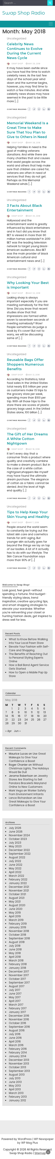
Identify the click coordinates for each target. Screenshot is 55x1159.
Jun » (17, 731)
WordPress (25, 1139)
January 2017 (17, 1012)
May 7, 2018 (33, 522)
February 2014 (18, 1052)
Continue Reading (17, 109)
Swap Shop (17, 63)
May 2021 (15, 901)
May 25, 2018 (34, 216)
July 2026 (15, 828)
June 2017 (15, 993)
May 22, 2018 (34, 293)
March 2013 (16, 1093)
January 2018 (17, 968)
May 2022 (15, 868)
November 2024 (19, 835)
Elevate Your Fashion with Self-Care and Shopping (29, 648)
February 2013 (18, 1097)
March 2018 (16, 960)
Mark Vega (16, 790)
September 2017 (19, 982)
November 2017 (19, 975)
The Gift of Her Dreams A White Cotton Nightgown (27, 438)
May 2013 (15, 1086)
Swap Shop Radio (23, 13)
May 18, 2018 (34, 449)
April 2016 (15, 1041)
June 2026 (15, 831)
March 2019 (16, 920)
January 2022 (18, 883)
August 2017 (16, 986)
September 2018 (19, 938)
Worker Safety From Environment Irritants (27, 792)
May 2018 (15, 953)
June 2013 (15, 1082)
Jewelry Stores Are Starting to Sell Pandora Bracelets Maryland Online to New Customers (28, 781)
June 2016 (15, 1038)
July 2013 (14, 1078)
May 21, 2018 (34, 374)
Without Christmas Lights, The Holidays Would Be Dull (29, 768)
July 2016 (14, 1034)
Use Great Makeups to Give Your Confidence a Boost (27, 757)
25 (32, 719)
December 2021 (19, 887)
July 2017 (14, 990)
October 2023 (18, 839)
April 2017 (15, 1001)
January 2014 (17, 1056)
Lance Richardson (20, 798)
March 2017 (16, 1005)
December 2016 (19, 1016)
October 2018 (17, 935)
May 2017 (15, 997)
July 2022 (15, 861)
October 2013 (17, 1067)
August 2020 (17, 905)
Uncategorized (16, 38)
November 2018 (19, 931)
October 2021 (17, 894)
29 (13, 723)
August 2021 (16, 898)
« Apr (8, 731)
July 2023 (15, 843)
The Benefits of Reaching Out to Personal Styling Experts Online (28, 657)
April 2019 (15, 916)
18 (32, 716)
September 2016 (19, 1027)
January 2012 (17, 1100)
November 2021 (19, 890)
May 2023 (15, 846)
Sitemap (40, 1153)
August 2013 (17, 1074)
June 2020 (15, 909)
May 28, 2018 (34, 142)
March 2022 (16, 876)
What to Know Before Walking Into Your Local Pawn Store (28, 641)
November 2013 (19, 1063)
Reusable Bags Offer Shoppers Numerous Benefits (25, 364)
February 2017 (18, 1008)
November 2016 (19, 1019)
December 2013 (19, 1060)
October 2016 (17, 1023)
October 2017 (17, 979)
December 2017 (19, 971)
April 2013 (15, 1089)
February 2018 (18, 964)
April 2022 (15, 872)
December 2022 (19, 850)
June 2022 (15, 865)
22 (13, 719)
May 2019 (15, 912)
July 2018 (14, 946)
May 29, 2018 (34, 63)
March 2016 (16, 1045)
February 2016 (18, 1049)
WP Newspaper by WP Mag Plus (35, 1141)
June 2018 (15, 949)
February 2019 (18, 924)
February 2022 (18, 879)
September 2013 (19, 1071)
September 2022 (20, 854)
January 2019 (17, 927)
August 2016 (17, 1030)
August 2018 (17, 942)
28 (7, 723)
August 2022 (17, 857)
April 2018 (15, 957)
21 (6, 719)
